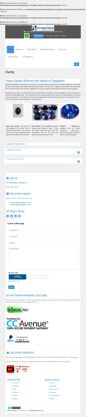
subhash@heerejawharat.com (20, 204)
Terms (52, 383)
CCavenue (20, 300)
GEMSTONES (31, 49)
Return (15, 395)
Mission (15, 392)
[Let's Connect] (15, 217)
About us (57, 35)
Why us (52, 399)
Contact (64, 35)
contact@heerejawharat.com (54, 31)
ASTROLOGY (62, 49)
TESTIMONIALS (27, 57)
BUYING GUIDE (13, 57)
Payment (53, 392)
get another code (14, 281)
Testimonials (54, 395)
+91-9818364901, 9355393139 (34, 31)
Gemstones (54, 389)
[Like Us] (7, 217)
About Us (19, 49)
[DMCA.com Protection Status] (14, 408)
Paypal (13, 300)
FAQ (14, 389)
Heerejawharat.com (23, 410)
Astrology (53, 386)
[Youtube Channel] (19, 217)
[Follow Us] (11, 217)
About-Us (16, 383)
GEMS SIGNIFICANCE (47, 49)
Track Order (49, 35)
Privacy (15, 399)
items (39, 36)
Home (10, 49)
